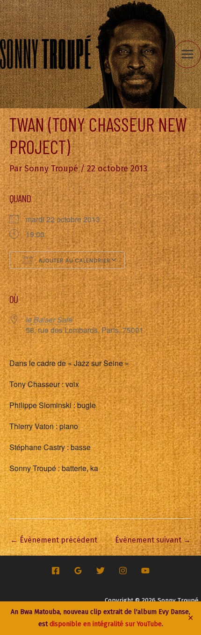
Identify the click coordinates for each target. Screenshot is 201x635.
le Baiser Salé (49, 319)
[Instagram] (123, 570)
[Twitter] (100, 570)
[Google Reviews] (78, 570)
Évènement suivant (153, 540)
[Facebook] (55, 570)
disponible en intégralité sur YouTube (106, 624)
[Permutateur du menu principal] (187, 54)
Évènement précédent (53, 540)
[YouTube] (145, 570)
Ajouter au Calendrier (73, 260)
